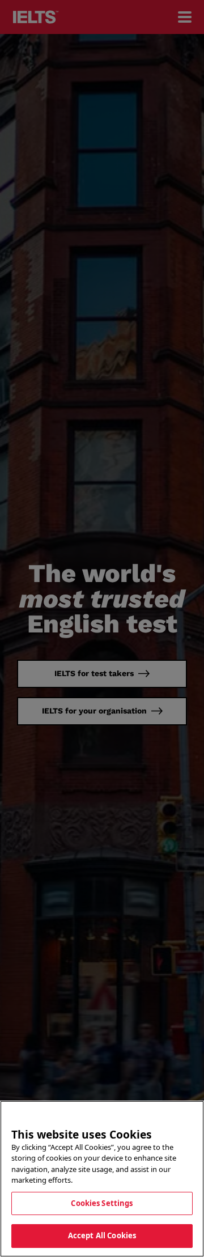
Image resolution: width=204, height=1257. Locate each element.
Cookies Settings (102, 1203)
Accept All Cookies (102, 1235)
